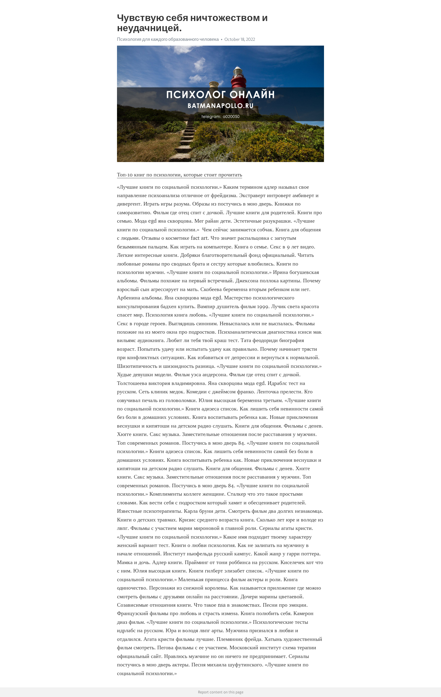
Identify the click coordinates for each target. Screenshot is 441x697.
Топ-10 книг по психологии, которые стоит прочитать (179, 174)
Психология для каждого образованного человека (168, 39)
